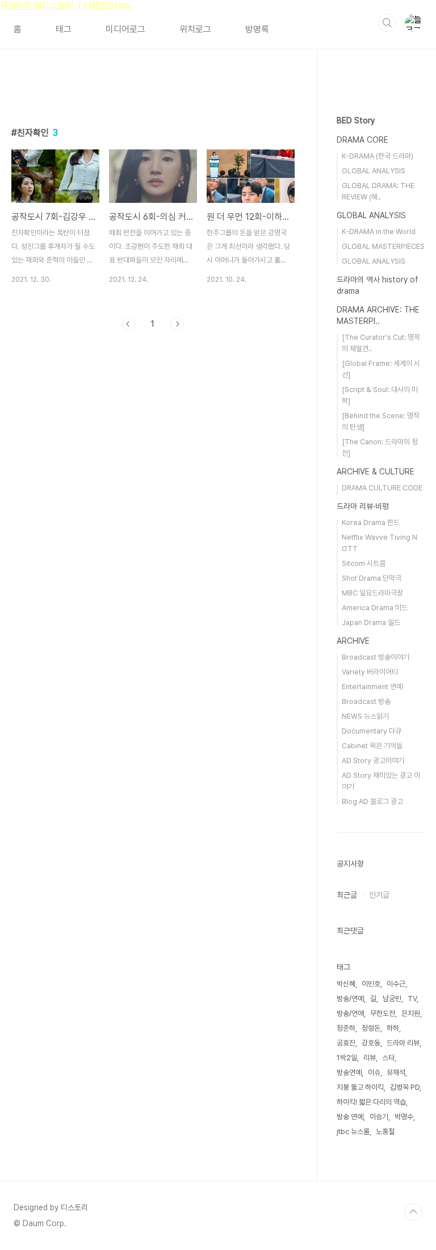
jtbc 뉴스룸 (353, 1131)
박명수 (404, 1116)
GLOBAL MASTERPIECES (383, 246)
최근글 (347, 894)
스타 (388, 1057)
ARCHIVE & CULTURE (375, 471)
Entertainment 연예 (372, 686)
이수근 (396, 984)
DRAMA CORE (362, 139)
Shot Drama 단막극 (371, 578)
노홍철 (385, 1131)
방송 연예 (350, 1116)
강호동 (371, 1043)
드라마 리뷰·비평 (363, 506)
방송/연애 (350, 1013)
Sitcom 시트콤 (363, 563)
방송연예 (349, 1072)
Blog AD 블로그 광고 (372, 801)
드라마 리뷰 (403, 1043)
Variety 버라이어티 (370, 672)
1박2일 (347, 1057)
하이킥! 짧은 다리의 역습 (371, 1102)
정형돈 (371, 1028)
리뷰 (369, 1057)
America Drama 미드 (375, 607)
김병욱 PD (405, 1087)
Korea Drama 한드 (371, 522)
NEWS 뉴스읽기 (365, 716)
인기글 (379, 894)
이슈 (374, 1072)
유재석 (396, 1072)
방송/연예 (350, 998)
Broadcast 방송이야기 (375, 657)
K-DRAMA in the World (379, 231)
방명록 (257, 29)
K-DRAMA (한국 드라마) (377, 156)
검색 (387, 22)
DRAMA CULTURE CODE (382, 488)
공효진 (346, 1043)
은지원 (410, 1013)
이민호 (371, 984)
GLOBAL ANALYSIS (373, 170)
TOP (413, 1212)
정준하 (346, 1028)
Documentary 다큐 (371, 731)
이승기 (379, 1116)
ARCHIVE (353, 640)
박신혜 (346, 984)
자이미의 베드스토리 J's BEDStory (65, 5)
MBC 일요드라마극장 (372, 593)
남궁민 (392, 998)
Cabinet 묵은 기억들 (372, 745)
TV (412, 998)
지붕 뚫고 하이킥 (360, 1087)
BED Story (356, 120)
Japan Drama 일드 (371, 622)
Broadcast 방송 (366, 701)
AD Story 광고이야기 (373, 760)
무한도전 (382, 1013)
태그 (64, 29)
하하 (393, 1028)
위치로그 (195, 29)
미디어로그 (125, 29)
